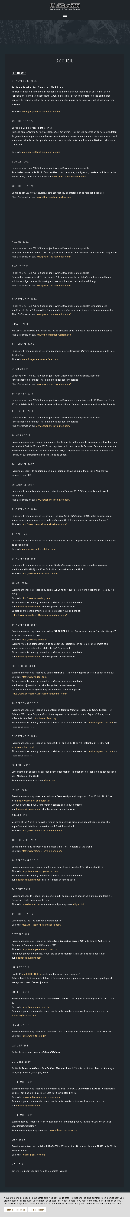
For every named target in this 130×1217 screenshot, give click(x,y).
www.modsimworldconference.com (41, 1097)
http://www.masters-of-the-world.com (42, 830)
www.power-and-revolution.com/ (69, 176)
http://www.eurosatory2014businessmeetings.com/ (40, 615)
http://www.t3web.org (45, 718)
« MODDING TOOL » (31, 974)
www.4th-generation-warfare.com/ (54, 197)
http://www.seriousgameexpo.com (41, 871)
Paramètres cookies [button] (15, 1210)
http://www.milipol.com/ (34, 677)
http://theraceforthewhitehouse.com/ (41, 924)
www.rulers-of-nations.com (63, 1130)
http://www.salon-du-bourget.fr (33, 800)
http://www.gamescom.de (36, 1007)
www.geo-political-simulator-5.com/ (41, 111)
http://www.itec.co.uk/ (34, 1036)
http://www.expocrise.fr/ (35, 639)
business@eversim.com (28, 606)
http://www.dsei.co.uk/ (24, 747)
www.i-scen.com (31, 904)
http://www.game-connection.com (40, 949)
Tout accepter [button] (37, 1210)
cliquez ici (49, 780)
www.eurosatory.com (34, 1154)
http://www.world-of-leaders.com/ (40, 573)
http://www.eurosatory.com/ (37, 598)
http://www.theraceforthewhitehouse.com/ (44, 524)
